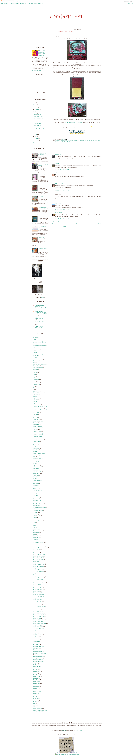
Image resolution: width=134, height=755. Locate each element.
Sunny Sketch (41, 237)
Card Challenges (36, 384)
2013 (34, 102)
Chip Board (35, 394)
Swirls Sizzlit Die (36, 641)
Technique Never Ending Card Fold (40, 653)
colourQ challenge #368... (39, 318)
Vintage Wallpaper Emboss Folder (40, 710)
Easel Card (35, 417)
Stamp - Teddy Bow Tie (38, 611)
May (35, 132)
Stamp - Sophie (36, 608)
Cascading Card (36, 387)
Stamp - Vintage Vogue (38, 621)
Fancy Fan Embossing (37, 426)
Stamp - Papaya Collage (38, 592)
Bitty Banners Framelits (38, 359)
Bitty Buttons (36, 360)
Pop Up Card (41, 217)
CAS (34, 386)
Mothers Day (36, 483)
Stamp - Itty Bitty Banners (38, 577)
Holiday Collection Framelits (39, 453)
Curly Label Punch (37, 404)
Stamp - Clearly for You (38, 557)
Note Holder (76, 140)
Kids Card (41, 196)
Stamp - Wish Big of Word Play (39, 623)
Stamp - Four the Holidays (38, 571)
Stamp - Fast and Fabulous (38, 566)
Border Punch (57, 140)
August (36, 111)
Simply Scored (36, 539)
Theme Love (35, 688)
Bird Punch (35, 355)
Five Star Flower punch (38, 434)
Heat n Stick (35, 451)
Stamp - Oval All (67, 141)
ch (33, 389)
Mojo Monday (36, 482)
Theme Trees (36, 693)
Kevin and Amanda (78, 730)
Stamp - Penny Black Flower (39, 596)
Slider (34, 541)
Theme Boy (35, 673)
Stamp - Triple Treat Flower (39, 619)
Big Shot (35, 352)
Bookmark (35, 369)
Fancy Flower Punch (37, 427)
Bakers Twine (36, 349)
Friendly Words (36, 441)
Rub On (34, 525)
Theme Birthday (36, 671)
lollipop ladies (36, 468)
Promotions (35, 514)
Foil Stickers (35, 438)
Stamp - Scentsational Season (39, 603)
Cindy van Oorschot (59, 183)
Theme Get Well (36, 681)
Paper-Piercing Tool (37, 500)
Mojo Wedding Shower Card (40, 116)
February (36, 138)
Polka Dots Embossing (38, 510)
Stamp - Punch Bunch (37, 601)
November (37, 106)
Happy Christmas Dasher (39, 121)
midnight (35, 478)
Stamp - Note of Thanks (38, 587)
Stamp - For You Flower (38, 569)
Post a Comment (55, 221)
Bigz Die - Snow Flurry (38, 354)
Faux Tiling (35, 429)
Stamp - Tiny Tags (37, 618)
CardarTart (66, 16)
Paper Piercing (36, 497)
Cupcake (35, 403)
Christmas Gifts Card (38, 327)
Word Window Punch (37, 711)
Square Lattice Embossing (38, 542)
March (36, 136)
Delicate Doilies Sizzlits (38, 408)
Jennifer (57, 163)
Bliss (34, 362)
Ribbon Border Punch (83, 140)
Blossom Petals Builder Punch (39, 364)
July (35, 113)
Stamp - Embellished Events (39, 562)
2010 (34, 144)
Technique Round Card (38, 657)
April (36, 134)
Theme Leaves (36, 686)
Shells (34, 534)
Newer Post (54, 223)
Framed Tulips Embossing (38, 439)
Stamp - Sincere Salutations (39, 606)
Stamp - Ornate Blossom (38, 589)
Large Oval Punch (37, 461)
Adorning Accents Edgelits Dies (40, 341)
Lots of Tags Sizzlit (37, 471)
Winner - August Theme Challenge (41, 307)
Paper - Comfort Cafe (37, 490)
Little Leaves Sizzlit (37, 466)
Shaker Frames (36, 532)
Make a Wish (36, 475)
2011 (34, 142)
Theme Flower (36, 679)
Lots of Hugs (36, 470)
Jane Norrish (35, 454)
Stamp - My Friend (60, 141)
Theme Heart (36, 685)
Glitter (34, 446)
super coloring (36, 639)
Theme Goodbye (36, 683)
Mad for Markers (36, 473)
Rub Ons (35, 527)
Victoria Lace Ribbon (37, 708)
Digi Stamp (35, 414)
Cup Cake (35, 401)
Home (77, 223)
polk (34, 508)
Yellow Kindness (37, 125)
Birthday (35, 357)
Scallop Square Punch (37, 530)
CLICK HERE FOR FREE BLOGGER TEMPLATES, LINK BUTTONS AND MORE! (22, 3)
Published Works (36, 515)
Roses (34, 522)
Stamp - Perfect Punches (38, 597)
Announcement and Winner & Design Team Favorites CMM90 (41, 313)
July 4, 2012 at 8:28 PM (62, 180)
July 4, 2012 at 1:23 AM (62, 160)
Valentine (35, 706)
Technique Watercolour (38, 661)
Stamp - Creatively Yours (38, 559)
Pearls (34, 502)
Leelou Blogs (130, 3)
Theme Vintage (36, 695)
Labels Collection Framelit (38, 458)
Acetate (34, 339)
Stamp (34, 544)
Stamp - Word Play (37, 625)
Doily (34, 416)
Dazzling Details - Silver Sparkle (40, 406)
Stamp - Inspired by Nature (38, 576)
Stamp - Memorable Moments (39, 582)
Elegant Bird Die (36, 419)
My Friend (35, 487)
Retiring (35, 517)
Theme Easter (36, 678)
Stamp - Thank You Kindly (38, 614)
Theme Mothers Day (37, 690)
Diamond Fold (36, 412)
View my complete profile (36, 70)
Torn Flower (35, 700)
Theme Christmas (36, 676)
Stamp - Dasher (36, 561)
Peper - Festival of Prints (38, 503)
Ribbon (34, 519)
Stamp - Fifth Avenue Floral (39, 568)
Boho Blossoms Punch (38, 367)
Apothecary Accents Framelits (39, 345)
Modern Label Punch (37, 480)
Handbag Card (36, 448)
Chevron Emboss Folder (38, 392)
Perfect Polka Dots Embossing (39, 507)
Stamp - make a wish (37, 581)
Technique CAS (36, 648)
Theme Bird (35, 669)
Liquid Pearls (36, 465)
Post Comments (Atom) (62, 226)
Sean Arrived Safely (43, 207)
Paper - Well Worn (37, 493)
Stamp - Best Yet (36, 549)
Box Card (35, 372)
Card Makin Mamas (39, 311)
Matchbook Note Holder (65, 32)
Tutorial (35, 705)
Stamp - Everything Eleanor (39, 564)
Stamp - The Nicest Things (38, 616)
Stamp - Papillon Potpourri (38, 594)
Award (34, 347)
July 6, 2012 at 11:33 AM (62, 209)
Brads (34, 374)
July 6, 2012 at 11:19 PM (62, 218)
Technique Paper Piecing (38, 656)
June (35, 131)
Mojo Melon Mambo (38, 127)
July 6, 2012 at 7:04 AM (62, 200)
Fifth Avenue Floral (37, 431)
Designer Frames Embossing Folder (67, 140)
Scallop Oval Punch (90, 140)
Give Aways (35, 444)
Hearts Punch (36, 449)
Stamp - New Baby (37, 586)
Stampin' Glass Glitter (37, 634)
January (36, 140)
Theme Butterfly (36, 674)
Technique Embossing (37, 651)
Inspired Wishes (37, 123)
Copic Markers (36, 398)
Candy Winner (36, 382)
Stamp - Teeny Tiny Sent (38, 613)
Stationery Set (36, 636)
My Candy (35, 485)
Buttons (35, 377)
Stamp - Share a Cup (37, 604)
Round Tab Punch (37, 524)
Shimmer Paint (36, 535)
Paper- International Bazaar (39, 498)
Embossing (35, 422)
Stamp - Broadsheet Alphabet (39, 554)
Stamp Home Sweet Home (38, 628)
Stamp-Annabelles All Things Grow (40, 630)
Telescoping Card (42, 174)
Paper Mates (35, 495)
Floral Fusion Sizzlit (37, 436)
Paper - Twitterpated (37, 492)
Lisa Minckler (58, 154)
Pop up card (35, 512)
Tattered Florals (36, 644)
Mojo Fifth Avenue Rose (39, 119)
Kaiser (34, 456)
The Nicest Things (37, 666)
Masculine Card (37, 114)
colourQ (36, 317)
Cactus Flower (36, 379)
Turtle (34, 703)
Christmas (35, 396)
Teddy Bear (35, 663)
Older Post (100, 223)
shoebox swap (36, 537)
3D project (35, 337)
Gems (34, 443)
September (37, 109)
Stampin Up (35, 633)
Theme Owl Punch (37, 691)
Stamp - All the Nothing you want (40, 547)
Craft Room (35, 399)
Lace (34, 460)
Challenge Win (36, 391)
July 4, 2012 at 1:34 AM (62, 169)
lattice (34, 463)
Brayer (34, 376)
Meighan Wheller (59, 212)
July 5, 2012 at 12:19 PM (62, 190)
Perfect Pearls (36, 505)
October (36, 107)
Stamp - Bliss (36, 551)
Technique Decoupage (38, 649)
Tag (34, 643)
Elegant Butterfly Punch (38, 421)
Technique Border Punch (38, 646)
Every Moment (36, 424)
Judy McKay (58, 203)
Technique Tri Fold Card (38, 659)
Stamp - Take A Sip (37, 609)
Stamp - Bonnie (36, 552)
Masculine (35, 476)
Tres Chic (35, 701)
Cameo (34, 381)
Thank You (35, 664)
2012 (34, 104)
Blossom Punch (36, 365)
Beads (34, 350)
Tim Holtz (35, 696)
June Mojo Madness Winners (40, 323)
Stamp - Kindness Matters (38, 579)
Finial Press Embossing (38, 433)
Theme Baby (36, 668)
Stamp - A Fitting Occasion (38, 546)
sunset (34, 638)
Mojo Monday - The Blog (40, 321)
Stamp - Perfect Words (37, 599)
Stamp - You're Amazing (38, 626)
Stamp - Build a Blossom (38, 556)
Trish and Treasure (59, 172)
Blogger (42, 297)
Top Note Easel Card (38, 118)
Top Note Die (36, 698)
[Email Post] (66, 139)
